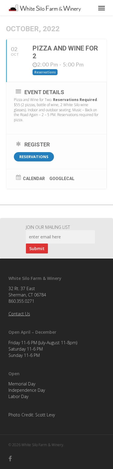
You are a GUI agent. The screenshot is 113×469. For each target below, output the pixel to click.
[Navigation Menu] (101, 8)
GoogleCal (61, 178)
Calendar (34, 178)
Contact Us (19, 314)
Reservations (34, 156)
